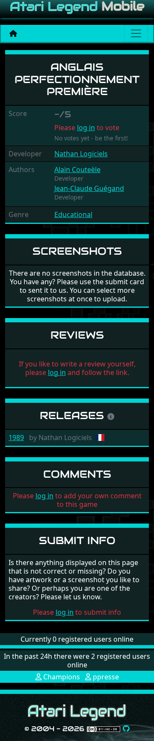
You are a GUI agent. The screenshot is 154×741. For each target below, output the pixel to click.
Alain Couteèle (77, 169)
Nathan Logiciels (81, 153)
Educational (73, 214)
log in (86, 127)
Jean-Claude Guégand (89, 188)
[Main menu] (136, 33)
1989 (16, 437)
